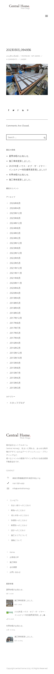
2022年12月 (16, 253)
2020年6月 (15, 288)
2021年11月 (16, 273)
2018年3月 (15, 312)
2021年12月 (16, 268)
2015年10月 (16, 357)
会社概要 (13, 567)
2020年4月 (15, 293)
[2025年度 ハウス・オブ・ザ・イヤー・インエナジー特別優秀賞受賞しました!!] (9, 612)
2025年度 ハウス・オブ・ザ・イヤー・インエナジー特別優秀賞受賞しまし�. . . (31, 613)
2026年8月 (15, 203)
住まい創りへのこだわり (21, 505)
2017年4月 (15, 337)
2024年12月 (16, 223)
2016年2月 (15, 347)
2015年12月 (16, 352)
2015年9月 (15, 362)
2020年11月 (16, 283)
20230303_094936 (18, 50)
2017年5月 (15, 332)
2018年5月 (15, 303)
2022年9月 (15, 258)
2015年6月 (15, 377)
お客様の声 (14, 557)
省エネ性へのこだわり (20, 515)
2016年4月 (15, 342)
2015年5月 (15, 382)
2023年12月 (16, 243)
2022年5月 (15, 263)
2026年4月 (15, 208)
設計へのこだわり (18, 530)
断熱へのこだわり (18, 510)
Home (12, 552)
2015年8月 (15, 367)
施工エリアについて (19, 535)
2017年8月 (15, 322)
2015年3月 (15, 387)
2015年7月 (15, 372)
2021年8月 (15, 278)
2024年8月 (15, 228)
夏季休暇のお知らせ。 (19, 156)
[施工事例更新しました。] (9, 603)
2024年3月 (15, 233)
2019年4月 (15, 298)
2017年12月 (16, 317)
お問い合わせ (15, 572)
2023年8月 (15, 248)
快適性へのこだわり (19, 520)
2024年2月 (15, 238)
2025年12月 (16, 213)
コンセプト (14, 500)
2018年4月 (15, 308)
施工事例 (13, 562)
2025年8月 (15, 218)
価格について (16, 540)
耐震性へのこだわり (19, 525)
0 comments (11, 59)
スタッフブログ (17, 402)
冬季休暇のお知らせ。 (19, 174)
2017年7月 (15, 327)
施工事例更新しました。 (21, 161)
